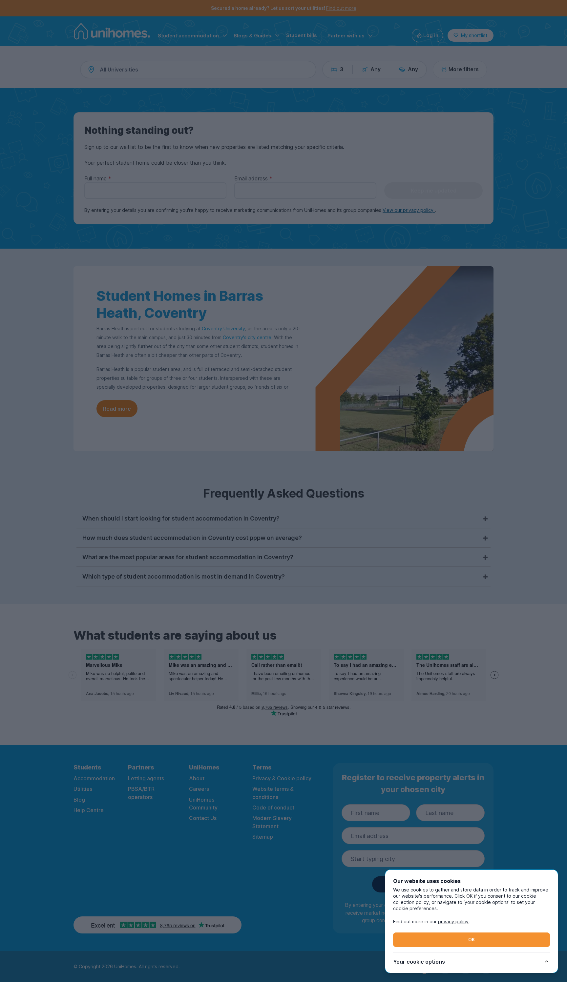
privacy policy (453, 921)
